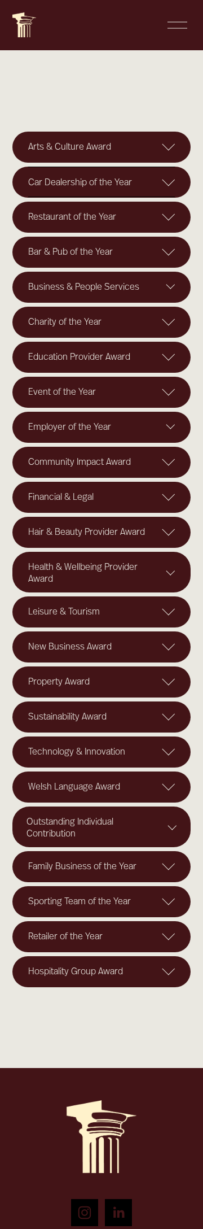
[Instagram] (84, 1212)
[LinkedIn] (118, 1212)
